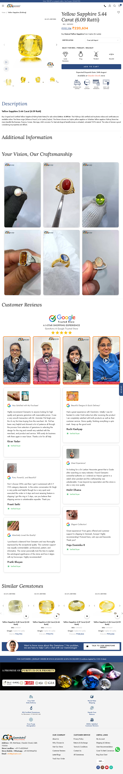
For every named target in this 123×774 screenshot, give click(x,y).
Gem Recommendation (104, 747)
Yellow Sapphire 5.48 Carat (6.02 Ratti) (15, 623)
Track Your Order (58, 758)
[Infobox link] (31, 699)
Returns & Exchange (81, 743)
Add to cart (91, 66)
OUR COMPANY (58, 735)
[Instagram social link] (102, 767)
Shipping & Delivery (103, 743)
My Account (100, 739)
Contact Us (77, 750)
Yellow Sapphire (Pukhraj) (17, 12)
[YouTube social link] (107, 767)
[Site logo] (13, 5)
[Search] (114, 5)
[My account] (109, 5)
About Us (55, 739)
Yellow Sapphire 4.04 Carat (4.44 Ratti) (46, 623)
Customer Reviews (58, 750)
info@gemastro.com (14, 753)
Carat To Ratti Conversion (105, 750)
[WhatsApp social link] (111, 767)
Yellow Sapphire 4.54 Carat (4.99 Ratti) (107, 623)
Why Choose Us (58, 743)
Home (3, 12)
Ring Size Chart (101, 754)
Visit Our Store (57, 747)
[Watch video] (6, 62)
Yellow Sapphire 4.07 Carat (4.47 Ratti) (76, 623)
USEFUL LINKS (102, 735)
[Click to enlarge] (6, 69)
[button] (4, 44)
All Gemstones (79, 754)
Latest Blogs (56, 754)
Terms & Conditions (80, 747)
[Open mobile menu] (3, 5)
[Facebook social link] (98, 767)
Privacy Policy (78, 739)
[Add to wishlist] (118, 12)
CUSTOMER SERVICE (82, 735)
